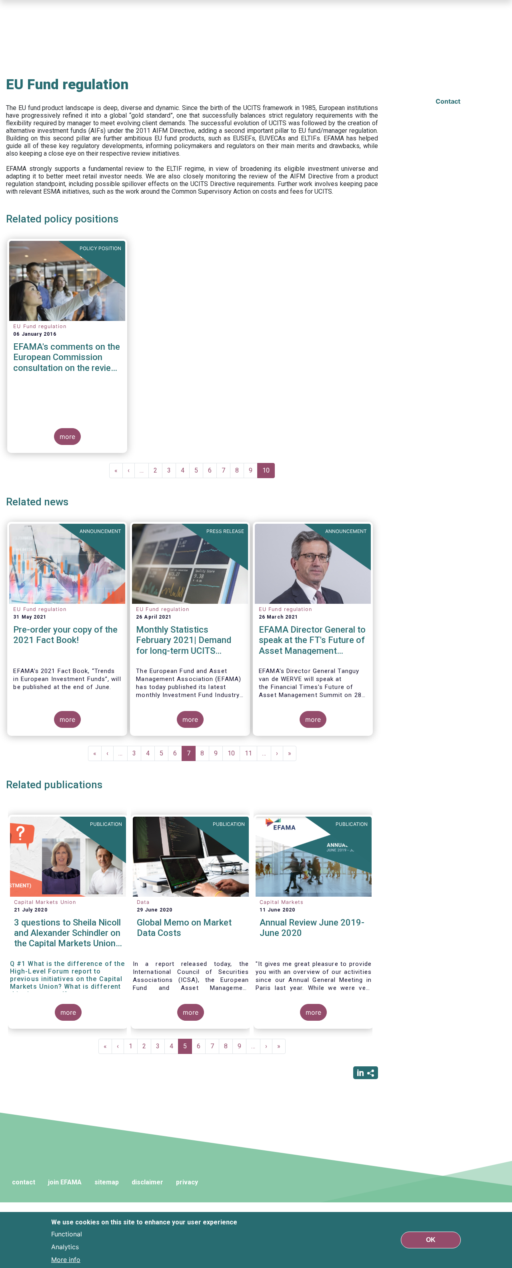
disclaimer (147, 1182)
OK (431, 1239)
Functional (66, 1234)
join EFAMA (65, 1182)
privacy (187, 1182)
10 (268, 472)
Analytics (65, 1246)
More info (65, 1259)
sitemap (106, 1182)
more (67, 437)
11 (251, 753)
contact (23, 1182)
